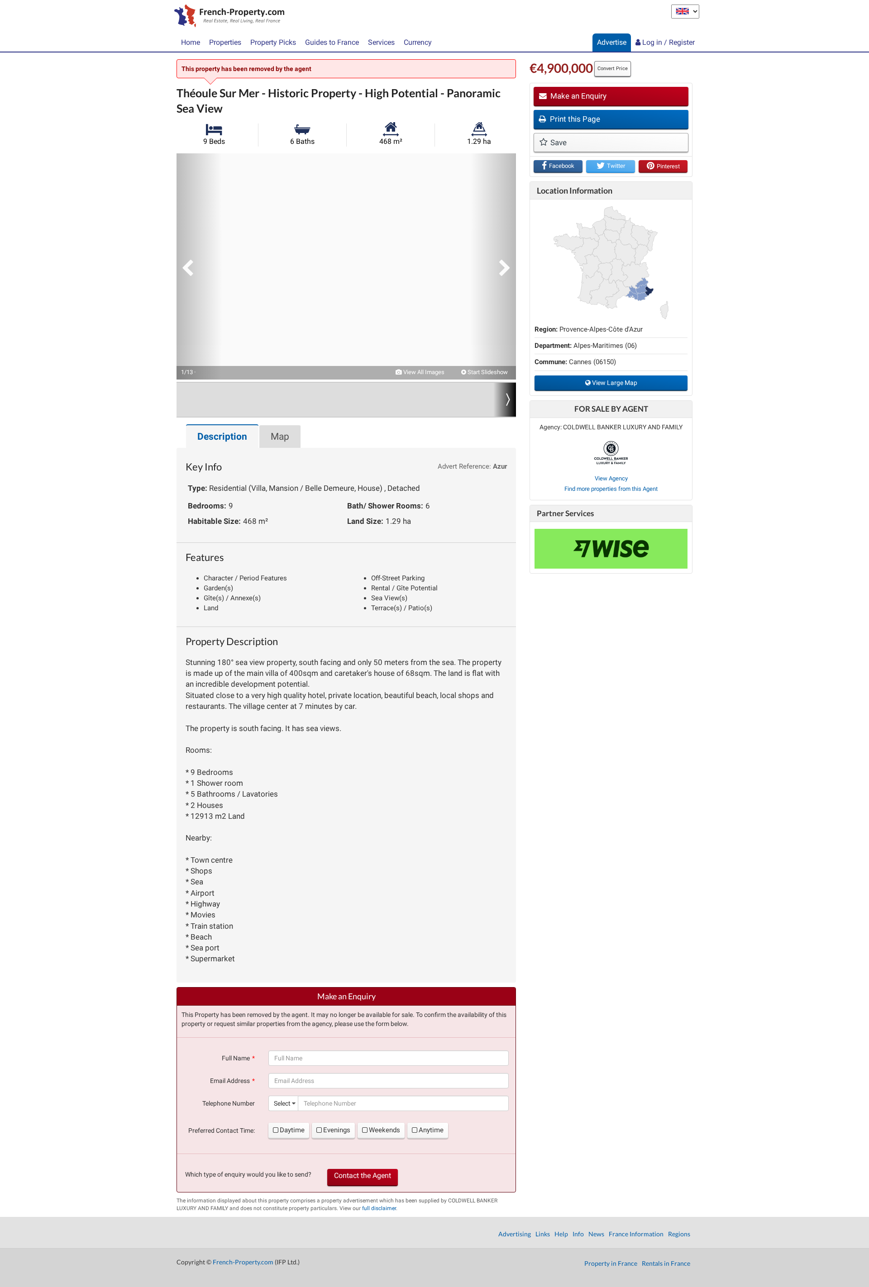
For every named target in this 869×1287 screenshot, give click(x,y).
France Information (636, 1234)
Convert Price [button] (612, 68)
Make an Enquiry (577, 95)
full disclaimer (379, 1208)
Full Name (236, 1058)
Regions (679, 1234)
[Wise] (611, 549)
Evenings (336, 1130)
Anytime (431, 1130)
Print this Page (574, 118)
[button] (199, 266)
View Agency (611, 478)
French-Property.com (243, 1262)
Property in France (610, 1263)
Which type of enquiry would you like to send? (248, 1174)
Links (542, 1234)
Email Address (230, 1080)
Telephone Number (228, 1103)
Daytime (292, 1130)
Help (561, 1234)
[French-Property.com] (227, 16)
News (596, 1234)
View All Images (423, 372)
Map (280, 436)
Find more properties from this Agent (611, 488)
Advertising (514, 1234)
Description (222, 436)
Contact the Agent (362, 1175)
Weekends (384, 1130)
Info (578, 1234)
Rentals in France (666, 1263)
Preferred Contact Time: (221, 1130)
